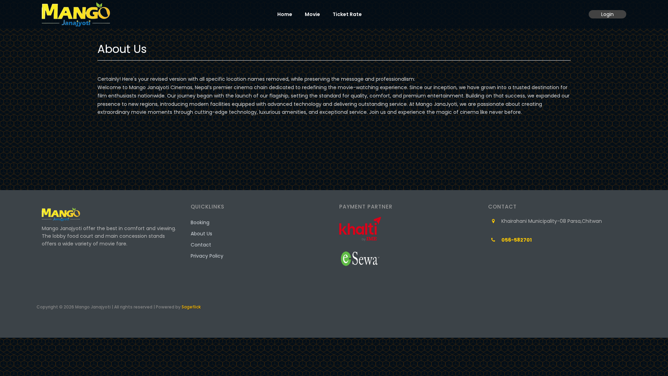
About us (201, 233)
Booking (200, 222)
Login (607, 14)
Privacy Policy (207, 255)
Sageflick (191, 307)
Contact (201, 244)
